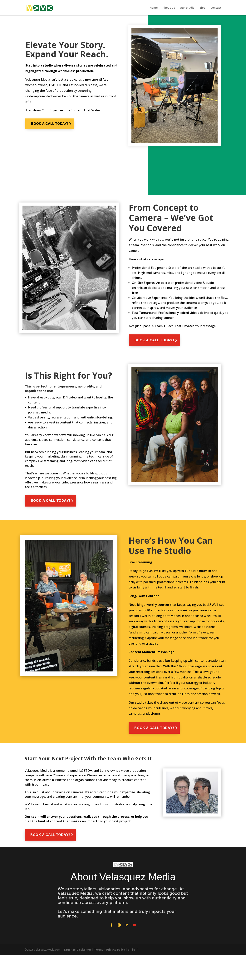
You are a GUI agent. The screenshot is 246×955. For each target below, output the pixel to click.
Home (154, 7)
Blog (202, 7)
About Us (169, 7)
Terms (98, 949)
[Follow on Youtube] (134, 925)
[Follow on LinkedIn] (127, 925)
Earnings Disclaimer (77, 949)
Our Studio (187, 7)
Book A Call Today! (49, 124)
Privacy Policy (115, 949)
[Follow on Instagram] (119, 925)
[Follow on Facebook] (111, 925)
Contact (215, 7)
